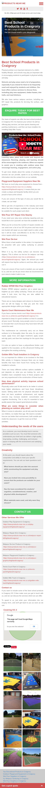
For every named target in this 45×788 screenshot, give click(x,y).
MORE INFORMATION (22, 280)
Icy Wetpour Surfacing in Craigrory (15, 778)
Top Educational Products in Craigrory (17, 772)
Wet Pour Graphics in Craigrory (14, 781)
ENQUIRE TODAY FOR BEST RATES (22, 111)
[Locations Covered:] (2, 3)
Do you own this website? (15, 626)
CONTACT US (22, 511)
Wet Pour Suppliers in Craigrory (14, 776)
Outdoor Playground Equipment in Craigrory (19, 774)
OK (34, 626)
